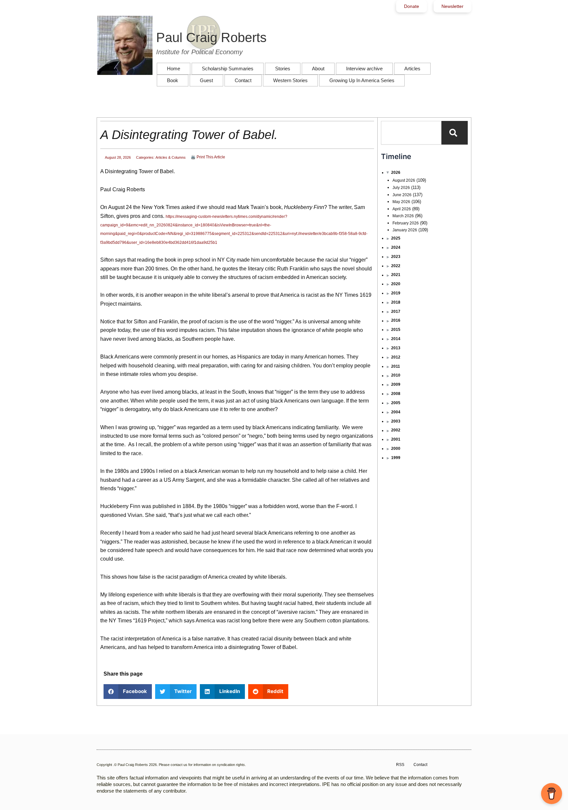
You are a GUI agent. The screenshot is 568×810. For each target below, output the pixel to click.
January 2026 (404, 230)
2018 (395, 302)
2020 (395, 284)
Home (173, 68)
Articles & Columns (170, 157)
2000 (395, 448)
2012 (395, 357)
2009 (395, 384)
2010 (395, 375)
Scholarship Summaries (227, 68)
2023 (395, 256)
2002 (395, 430)
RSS (400, 764)
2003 (395, 421)
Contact (243, 80)
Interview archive (364, 68)
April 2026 (401, 209)
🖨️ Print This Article (208, 157)
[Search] (454, 133)
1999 (395, 457)
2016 (395, 320)
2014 (395, 338)
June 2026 (402, 195)
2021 (395, 274)
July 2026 (401, 187)
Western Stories (290, 80)
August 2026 (403, 180)
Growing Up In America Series (361, 80)
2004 (395, 412)
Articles (412, 68)
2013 (395, 348)
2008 (395, 393)
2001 (395, 439)
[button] (128, 691)
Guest (206, 80)
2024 (395, 247)
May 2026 (401, 201)
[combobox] (411, 133)
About (318, 68)
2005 (395, 403)
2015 (395, 329)
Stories (282, 68)
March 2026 (403, 216)
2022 (395, 266)
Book (172, 80)
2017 (395, 311)
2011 (395, 366)
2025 (395, 238)
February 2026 (405, 223)
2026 (395, 172)
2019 (395, 293)
